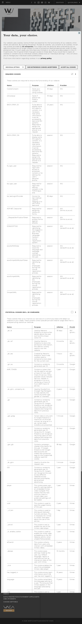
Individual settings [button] (13, 67)
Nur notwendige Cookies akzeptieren (42, 67)
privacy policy (46, 58)
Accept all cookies (68, 67)
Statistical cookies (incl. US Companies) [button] (22, 312)
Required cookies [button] (13, 74)
